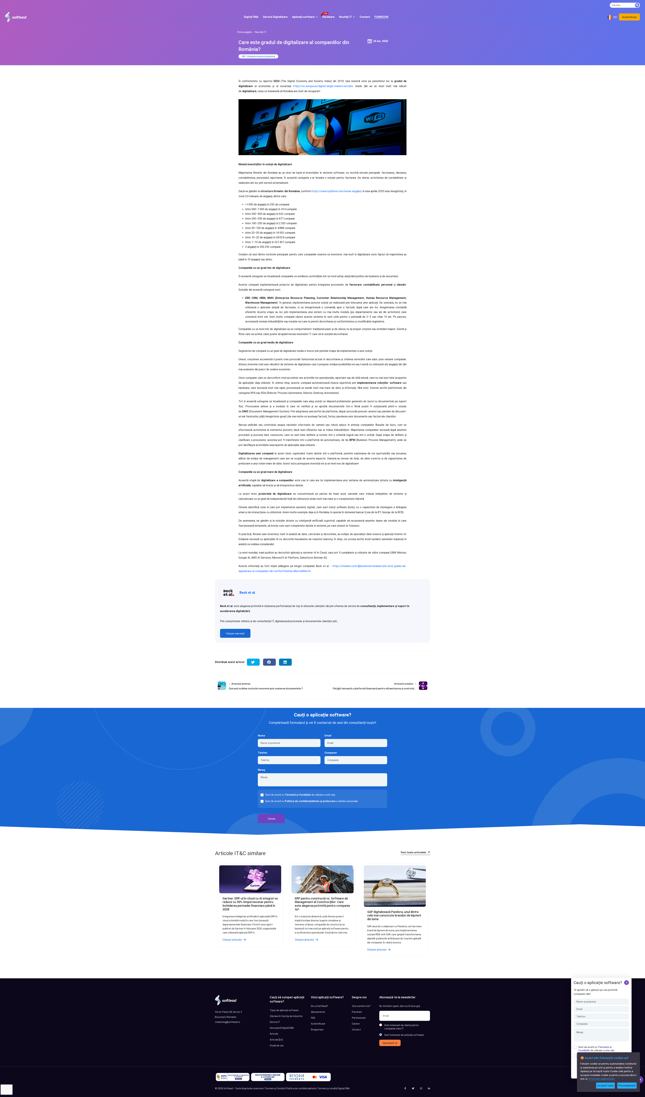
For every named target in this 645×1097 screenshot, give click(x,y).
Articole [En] (276, 1039)
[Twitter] (413, 1088)
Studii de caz (277, 1045)
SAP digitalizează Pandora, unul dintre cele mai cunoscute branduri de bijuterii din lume (394, 915)
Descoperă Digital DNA (282, 1028)
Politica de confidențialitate (301, 1088)
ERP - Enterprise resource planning (258, 56)
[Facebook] (405, 1088)
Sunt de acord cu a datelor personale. (311, 801)
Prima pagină (244, 32)
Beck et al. (248, 593)
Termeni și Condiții (275, 1088)
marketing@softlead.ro (227, 1022)
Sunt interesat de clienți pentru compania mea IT (401, 1027)
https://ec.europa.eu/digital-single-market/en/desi (323, 86)
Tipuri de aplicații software (284, 1010)
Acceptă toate (605, 1085)
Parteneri (357, 1012)
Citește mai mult (235, 633)
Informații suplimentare (602, 1078)
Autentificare (629, 17)
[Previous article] (222, 688)
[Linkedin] (429, 1088)
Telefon (262, 752)
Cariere (356, 1023)
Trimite (271, 818)
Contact (356, 1029)
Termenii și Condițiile (298, 794)
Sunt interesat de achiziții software (404, 1034)
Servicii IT (275, 1022)
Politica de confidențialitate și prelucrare (310, 801)
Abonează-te (390, 1043)
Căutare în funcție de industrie (286, 1016)
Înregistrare (317, 1029)
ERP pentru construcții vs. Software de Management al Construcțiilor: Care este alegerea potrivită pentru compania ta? (322, 904)
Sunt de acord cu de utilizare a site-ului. (596, 1049)
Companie (331, 752)
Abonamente (318, 1012)
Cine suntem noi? (361, 1006)
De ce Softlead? (319, 1006)
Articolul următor (404, 683)
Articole (274, 1033)
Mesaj (261, 769)
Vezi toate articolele (414, 852)
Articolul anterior (241, 683)
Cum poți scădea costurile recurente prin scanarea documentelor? (266, 688)
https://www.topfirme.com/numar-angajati (336, 191)
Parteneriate (359, 1017)
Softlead (228, 1088)
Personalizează (626, 1085)
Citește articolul (232, 939)
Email (328, 735)
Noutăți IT (260, 32)
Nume (261, 735)
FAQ (313, 1017)
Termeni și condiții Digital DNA (333, 1088)
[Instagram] (421, 1088)
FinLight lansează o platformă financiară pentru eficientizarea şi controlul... (374, 688)
